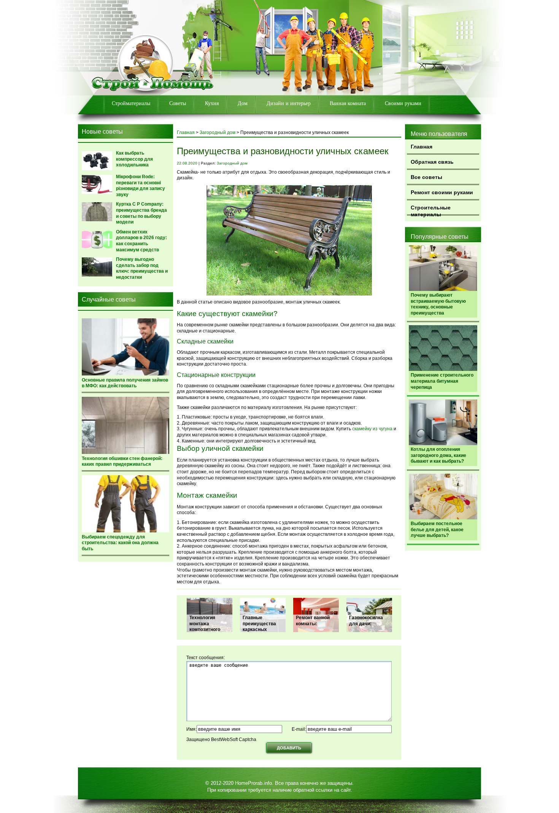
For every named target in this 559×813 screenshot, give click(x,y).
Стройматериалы (131, 103)
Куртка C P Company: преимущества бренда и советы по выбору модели (141, 213)
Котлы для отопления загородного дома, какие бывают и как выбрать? (438, 455)
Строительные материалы (431, 210)
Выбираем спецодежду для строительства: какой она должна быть (120, 542)
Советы (177, 103)
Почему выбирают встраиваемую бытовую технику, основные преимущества (438, 304)
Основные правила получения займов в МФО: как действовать (125, 383)
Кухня (212, 103)
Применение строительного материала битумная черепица (442, 381)
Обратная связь (432, 162)
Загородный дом (217, 132)
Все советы (426, 177)
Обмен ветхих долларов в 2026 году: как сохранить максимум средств (141, 240)
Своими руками (403, 103)
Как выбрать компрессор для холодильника (134, 159)
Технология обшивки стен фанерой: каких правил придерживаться (122, 461)
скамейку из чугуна (372, 428)
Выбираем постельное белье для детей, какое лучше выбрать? (437, 529)
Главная (421, 147)
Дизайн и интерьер (289, 103)
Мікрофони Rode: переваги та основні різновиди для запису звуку (140, 185)
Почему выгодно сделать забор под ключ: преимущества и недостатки (142, 268)
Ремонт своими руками (442, 192)
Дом (243, 103)
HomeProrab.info (253, 783)
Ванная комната (348, 103)
